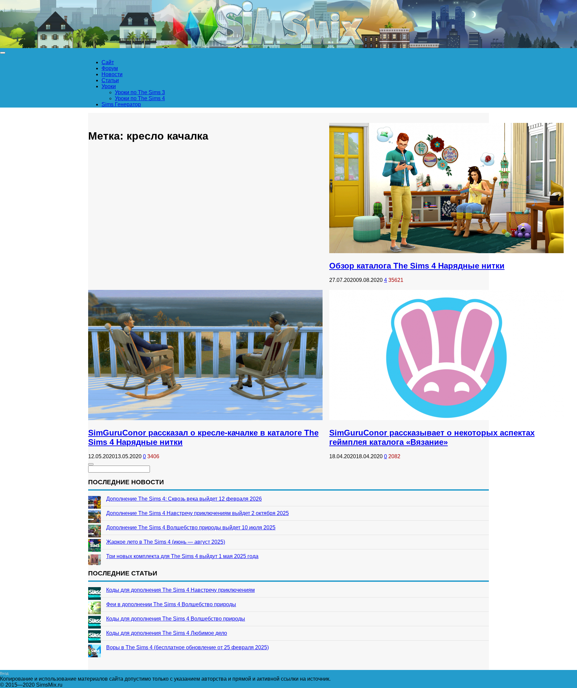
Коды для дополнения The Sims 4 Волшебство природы (175, 619)
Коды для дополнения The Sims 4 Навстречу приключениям (180, 590)
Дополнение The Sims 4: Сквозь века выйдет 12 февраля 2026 (184, 499)
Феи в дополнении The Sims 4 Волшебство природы (171, 604)
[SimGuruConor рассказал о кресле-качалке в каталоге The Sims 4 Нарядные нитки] (205, 418)
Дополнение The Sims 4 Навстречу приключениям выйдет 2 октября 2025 (197, 513)
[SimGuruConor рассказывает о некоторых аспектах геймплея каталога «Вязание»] (446, 418)
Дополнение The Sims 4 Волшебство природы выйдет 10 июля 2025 (190, 527)
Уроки (109, 86)
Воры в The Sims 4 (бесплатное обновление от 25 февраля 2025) (187, 647)
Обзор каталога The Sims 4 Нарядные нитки (417, 265)
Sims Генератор (121, 104)
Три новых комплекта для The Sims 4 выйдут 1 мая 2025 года (182, 556)
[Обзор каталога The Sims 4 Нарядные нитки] (446, 251)
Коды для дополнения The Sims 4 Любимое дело (166, 633)
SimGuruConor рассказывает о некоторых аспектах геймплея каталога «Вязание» (432, 437)
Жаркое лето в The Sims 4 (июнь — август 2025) (165, 542)
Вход (4, 673)
